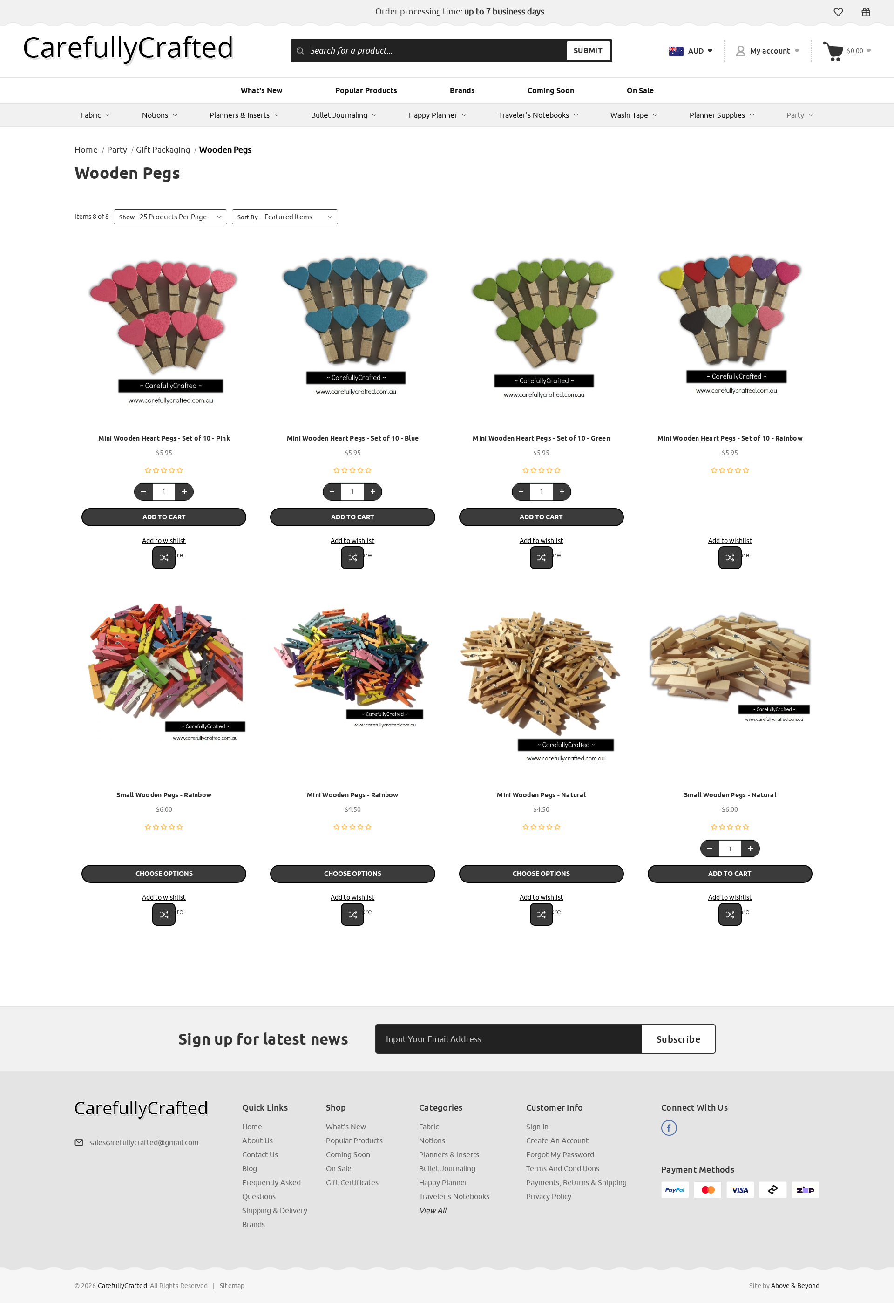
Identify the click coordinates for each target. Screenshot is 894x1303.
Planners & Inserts (240, 115)
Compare (164, 555)
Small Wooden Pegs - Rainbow (163, 795)
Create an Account (557, 1140)
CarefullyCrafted (122, 1285)
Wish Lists (838, 12)
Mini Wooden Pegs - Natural (541, 795)
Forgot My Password (560, 1154)
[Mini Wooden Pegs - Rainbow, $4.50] (352, 694)
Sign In (537, 1126)
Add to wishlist (164, 540)
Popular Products (366, 90)
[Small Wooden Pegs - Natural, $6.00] (730, 694)
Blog (249, 1168)
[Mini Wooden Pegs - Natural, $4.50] (541, 694)
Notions (155, 115)
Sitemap (232, 1285)
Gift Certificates (866, 12)
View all (432, 1210)
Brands (462, 90)
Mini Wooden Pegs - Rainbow (353, 795)
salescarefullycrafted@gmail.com (144, 1142)
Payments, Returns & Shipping (576, 1182)
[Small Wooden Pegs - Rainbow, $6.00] (163, 694)
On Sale (640, 90)
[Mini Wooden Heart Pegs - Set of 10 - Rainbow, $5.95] (730, 337)
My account (770, 50)
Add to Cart (164, 517)
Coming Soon (551, 90)
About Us (257, 1140)
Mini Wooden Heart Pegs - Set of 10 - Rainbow (730, 438)
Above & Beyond (795, 1285)
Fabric (91, 115)
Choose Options (164, 873)
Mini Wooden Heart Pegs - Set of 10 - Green (541, 438)
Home (252, 1126)
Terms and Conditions (562, 1168)
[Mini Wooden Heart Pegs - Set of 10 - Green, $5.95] (541, 337)
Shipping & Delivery (274, 1210)
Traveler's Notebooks (534, 115)
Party (795, 115)
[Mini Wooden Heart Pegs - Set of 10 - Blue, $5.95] (352, 337)
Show (127, 217)
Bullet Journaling (339, 115)
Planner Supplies (717, 115)
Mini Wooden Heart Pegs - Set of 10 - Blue (353, 438)
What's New (262, 90)
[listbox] (300, 217)
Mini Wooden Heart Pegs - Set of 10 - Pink (164, 438)
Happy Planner (433, 115)
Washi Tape (629, 115)
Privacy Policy (548, 1196)
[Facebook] (669, 1128)
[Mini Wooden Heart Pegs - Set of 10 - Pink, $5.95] (163, 337)
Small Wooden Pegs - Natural (730, 795)
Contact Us (260, 1154)
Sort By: (248, 217)
